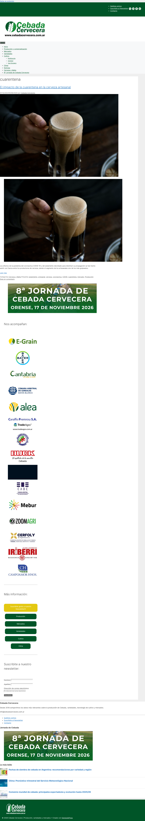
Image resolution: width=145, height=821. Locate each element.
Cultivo (6, 56)
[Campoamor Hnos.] (22, 577)
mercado (80, 277)
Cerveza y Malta (10, 70)
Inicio (6, 47)
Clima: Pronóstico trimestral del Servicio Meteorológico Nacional (41, 781)
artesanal (41, 277)
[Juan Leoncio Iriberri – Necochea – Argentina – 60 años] (22, 561)
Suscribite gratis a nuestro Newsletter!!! (20, 607)
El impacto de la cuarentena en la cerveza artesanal (35, 87)
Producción (89, 277)
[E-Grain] (22, 348)
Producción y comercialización (15, 49)
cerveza (49, 277)
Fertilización (11, 58)
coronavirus (57, 277)
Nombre (7, 680)
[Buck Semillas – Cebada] (22, 463)
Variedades (8, 54)
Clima (6, 65)
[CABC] (22, 495)
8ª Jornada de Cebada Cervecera (16, 73)
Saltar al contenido (7, 1)
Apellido (7, 684)
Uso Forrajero (12, 63)
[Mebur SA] (22, 512)
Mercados (7, 51)
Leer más (3, 273)
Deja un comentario (7, 279)
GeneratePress (67, 818)
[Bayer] (22, 365)
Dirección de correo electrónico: (16, 688)
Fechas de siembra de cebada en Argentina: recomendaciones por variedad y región (50, 770)
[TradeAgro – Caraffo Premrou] (22, 430)
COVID (65, 277)
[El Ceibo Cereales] (22, 446)
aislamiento (33, 277)
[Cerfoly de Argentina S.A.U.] (22, 544)
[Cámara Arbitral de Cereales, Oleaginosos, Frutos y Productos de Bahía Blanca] (22, 397)
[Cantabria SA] (22, 381)
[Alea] (22, 414)
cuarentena (72, 277)
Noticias (7, 68)
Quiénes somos (116, 6)
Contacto (113, 11)
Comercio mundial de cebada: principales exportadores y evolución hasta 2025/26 (50, 792)
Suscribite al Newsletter (119, 8)
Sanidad (10, 61)
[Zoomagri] (22, 528)
